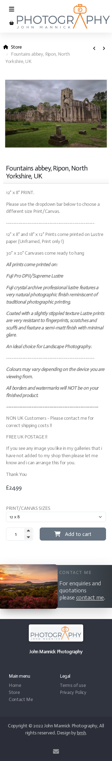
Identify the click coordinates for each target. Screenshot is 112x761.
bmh (81, 733)
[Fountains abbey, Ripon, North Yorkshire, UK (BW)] (94, 48)
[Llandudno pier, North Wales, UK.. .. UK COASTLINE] (104, 48)
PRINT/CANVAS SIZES (28, 508)
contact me (90, 597)
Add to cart (78, 534)
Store (16, 47)
